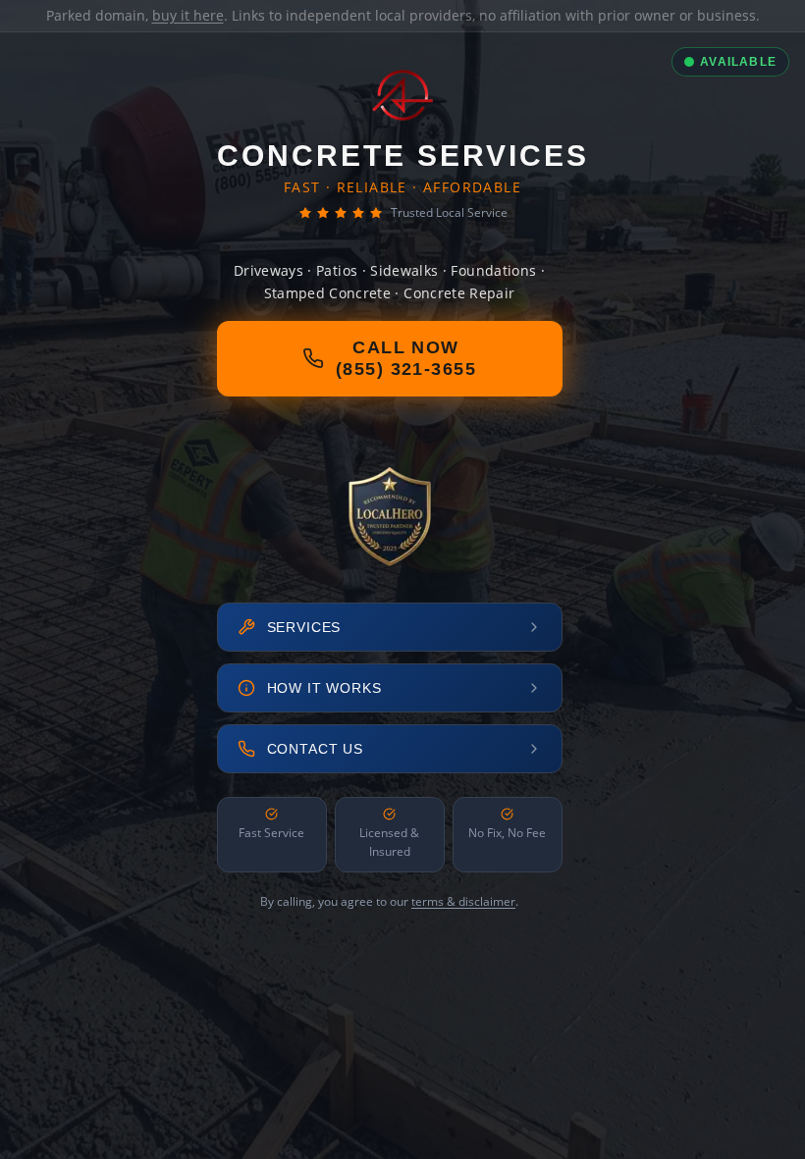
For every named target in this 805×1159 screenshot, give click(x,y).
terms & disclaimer (463, 901)
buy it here (188, 15)
